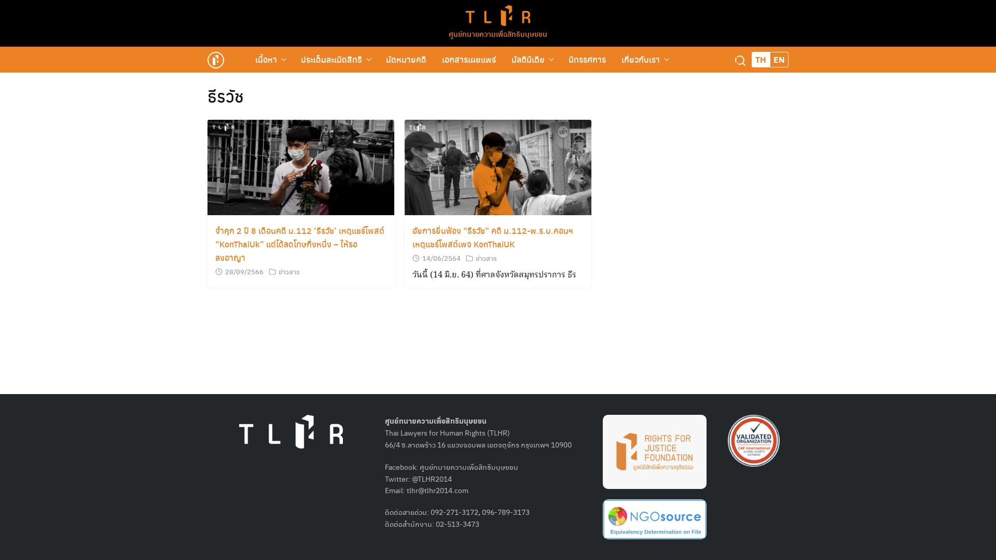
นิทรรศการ (587, 59)
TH (760, 59)
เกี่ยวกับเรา (640, 59)
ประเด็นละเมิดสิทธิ (331, 59)
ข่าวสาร (289, 271)
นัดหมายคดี (406, 59)
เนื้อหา (266, 59)
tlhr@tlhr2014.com (437, 490)
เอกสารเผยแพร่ (469, 59)
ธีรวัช (226, 96)
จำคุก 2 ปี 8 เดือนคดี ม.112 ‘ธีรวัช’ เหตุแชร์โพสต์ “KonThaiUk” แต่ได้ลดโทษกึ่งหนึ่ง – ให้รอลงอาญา (299, 244)
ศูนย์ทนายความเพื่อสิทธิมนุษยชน (498, 34)
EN (779, 59)
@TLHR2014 (432, 478)
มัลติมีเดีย (528, 59)
